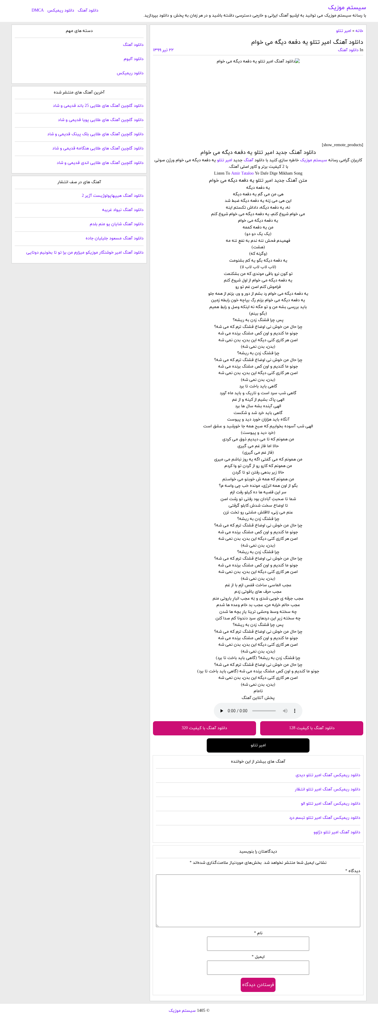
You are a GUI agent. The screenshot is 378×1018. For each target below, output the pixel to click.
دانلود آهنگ (88, 10)
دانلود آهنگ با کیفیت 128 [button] (312, 728)
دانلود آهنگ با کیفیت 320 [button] (204, 728)
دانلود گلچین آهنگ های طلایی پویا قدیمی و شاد (101, 120)
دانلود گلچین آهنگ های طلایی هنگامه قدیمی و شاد (98, 148)
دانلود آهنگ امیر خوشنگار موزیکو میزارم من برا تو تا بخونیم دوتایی (85, 252)
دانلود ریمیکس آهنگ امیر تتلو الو (330, 803)
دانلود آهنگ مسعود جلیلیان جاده (115, 238)
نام (258, 933)
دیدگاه (352, 871)
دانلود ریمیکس (60, 10)
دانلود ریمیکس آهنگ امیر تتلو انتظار (327, 789)
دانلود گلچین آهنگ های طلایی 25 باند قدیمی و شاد (98, 106)
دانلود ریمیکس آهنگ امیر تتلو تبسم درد (324, 818)
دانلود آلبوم (134, 59)
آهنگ (248, 160)
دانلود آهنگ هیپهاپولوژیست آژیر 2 (113, 196)
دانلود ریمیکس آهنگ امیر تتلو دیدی (328, 775)
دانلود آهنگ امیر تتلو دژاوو (337, 832)
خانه (359, 31)
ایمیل (258, 957)
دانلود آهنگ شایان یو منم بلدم (117, 224)
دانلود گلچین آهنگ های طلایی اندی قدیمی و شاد (100, 163)
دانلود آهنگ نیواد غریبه (123, 210)
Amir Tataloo (242, 173)
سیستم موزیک (347, 8)
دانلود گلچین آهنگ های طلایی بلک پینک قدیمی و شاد (95, 134)
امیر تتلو (343, 31)
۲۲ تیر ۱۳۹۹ (163, 50)
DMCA (38, 10)
